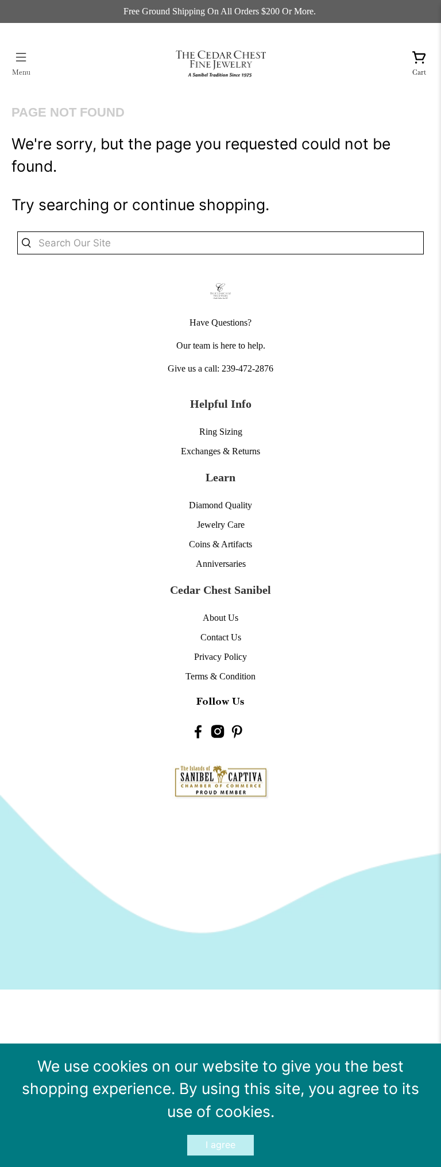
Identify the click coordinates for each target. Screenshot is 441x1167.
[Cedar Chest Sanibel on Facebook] (198, 733)
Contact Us (220, 637)
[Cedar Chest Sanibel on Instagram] (218, 733)
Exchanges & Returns (220, 451)
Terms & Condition (220, 676)
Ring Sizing (220, 431)
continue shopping (198, 204)
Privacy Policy (220, 657)
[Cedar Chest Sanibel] (220, 63)
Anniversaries (221, 564)
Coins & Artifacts (220, 544)
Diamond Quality (220, 505)
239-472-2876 (247, 368)
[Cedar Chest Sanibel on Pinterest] (237, 733)
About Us (220, 618)
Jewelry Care (221, 525)
